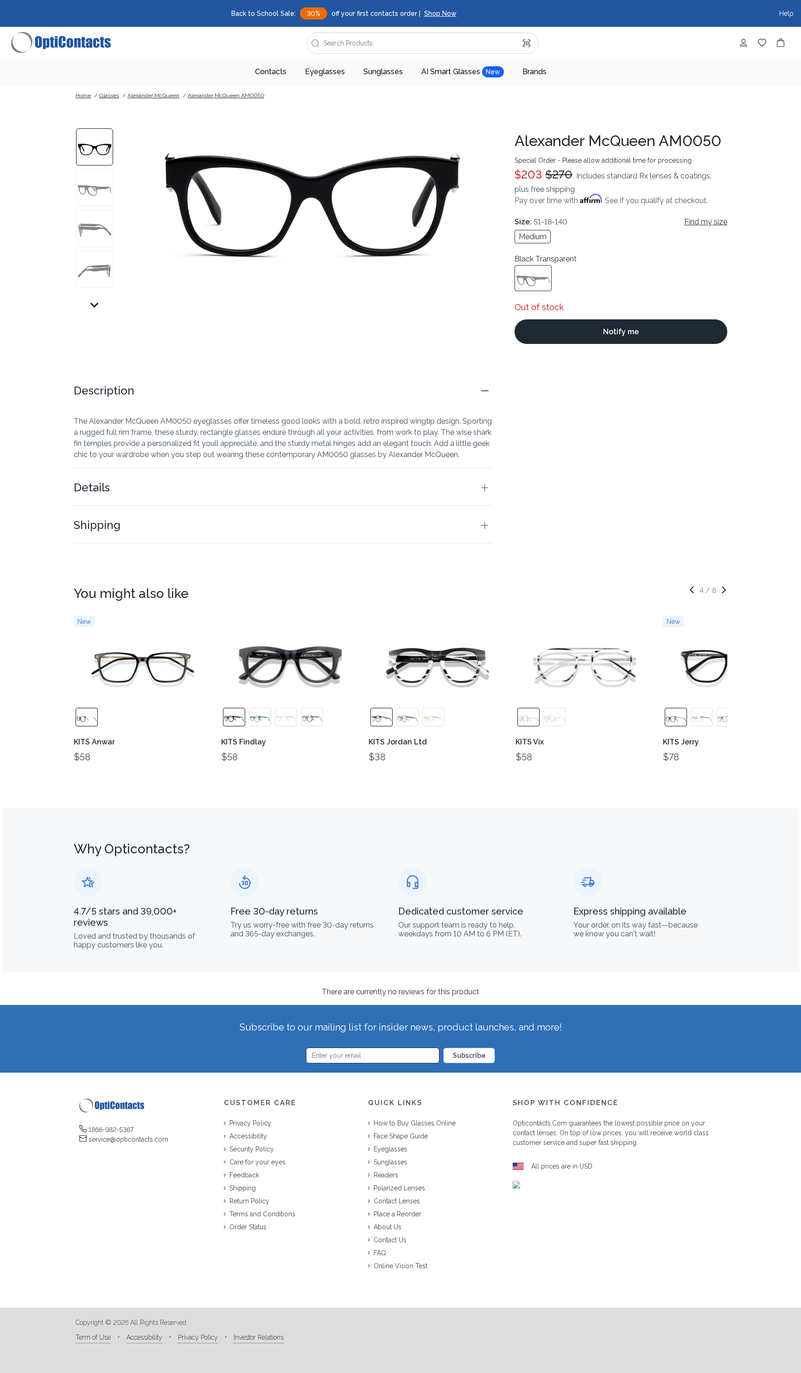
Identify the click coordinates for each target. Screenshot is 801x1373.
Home (83, 95)
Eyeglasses (325, 71)
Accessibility (144, 1337)
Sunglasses (383, 71)
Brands (534, 71)
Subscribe (469, 1055)
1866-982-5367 (111, 1129)
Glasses (109, 95)
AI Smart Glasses (460, 71)
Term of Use (93, 1337)
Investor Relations (259, 1337)
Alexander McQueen (153, 95)
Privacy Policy (198, 1337)
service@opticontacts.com (128, 1139)
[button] (283, 390)
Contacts (270, 71)
